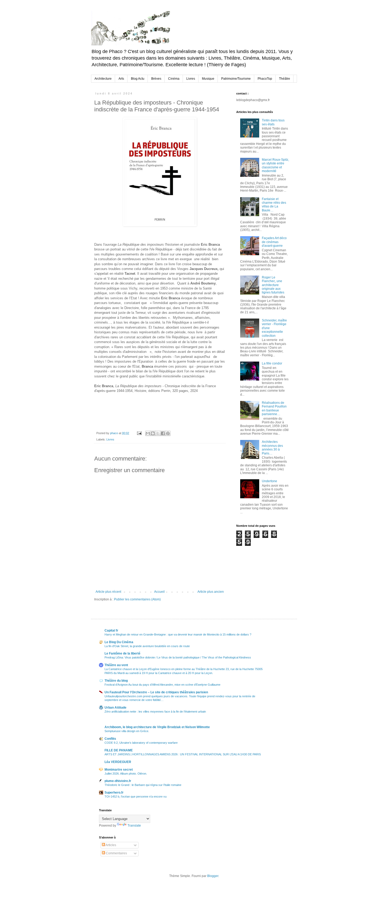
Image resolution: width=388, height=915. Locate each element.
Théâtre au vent (116, 665)
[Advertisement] (262, 572)
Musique (208, 78)
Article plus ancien (210, 592)
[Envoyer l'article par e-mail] (139, 433)
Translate (134, 825)
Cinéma (173, 78)
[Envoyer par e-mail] (147, 433)
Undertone (269, 481)
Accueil (159, 592)
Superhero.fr (114, 792)
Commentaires (116, 853)
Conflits (110, 739)
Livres (190, 78)
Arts (121, 78)
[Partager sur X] (157, 433)
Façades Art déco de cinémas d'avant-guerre (274, 242)
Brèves (156, 78)
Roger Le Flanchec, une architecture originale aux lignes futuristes (273, 285)
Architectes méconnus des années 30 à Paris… (272, 447)
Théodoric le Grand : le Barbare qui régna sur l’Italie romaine (143, 784)
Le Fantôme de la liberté (122, 653)
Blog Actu (137, 78)
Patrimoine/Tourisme (236, 78)
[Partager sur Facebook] (162, 433)
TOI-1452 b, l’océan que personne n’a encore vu (136, 796)
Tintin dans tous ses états (273, 122)
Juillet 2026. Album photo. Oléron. (126, 773)
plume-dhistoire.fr (118, 781)
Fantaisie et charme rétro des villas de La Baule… (274, 204)
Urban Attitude (115, 707)
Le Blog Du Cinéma (119, 642)
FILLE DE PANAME (119, 750)
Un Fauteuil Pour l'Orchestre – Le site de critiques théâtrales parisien (156, 692)
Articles (110, 845)
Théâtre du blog (116, 680)
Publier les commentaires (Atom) (137, 599)
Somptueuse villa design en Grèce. (127, 731)
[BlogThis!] (152, 433)
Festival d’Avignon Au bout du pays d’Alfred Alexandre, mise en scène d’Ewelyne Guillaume (162, 684)
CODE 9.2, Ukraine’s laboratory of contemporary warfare (141, 742)
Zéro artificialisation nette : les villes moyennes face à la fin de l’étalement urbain (155, 711)
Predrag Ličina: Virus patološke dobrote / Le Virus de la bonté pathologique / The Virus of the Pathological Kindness (178, 657)
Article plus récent (108, 592)
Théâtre (284, 78)
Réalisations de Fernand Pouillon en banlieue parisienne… (274, 408)
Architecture (103, 78)
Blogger (212, 876)
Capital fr (111, 630)
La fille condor (272, 363)
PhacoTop (265, 78)
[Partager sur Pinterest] (168, 433)
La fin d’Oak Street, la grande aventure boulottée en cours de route (147, 646)
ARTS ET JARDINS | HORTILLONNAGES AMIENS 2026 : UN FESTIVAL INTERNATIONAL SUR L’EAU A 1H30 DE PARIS (183, 754)
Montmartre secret (119, 769)
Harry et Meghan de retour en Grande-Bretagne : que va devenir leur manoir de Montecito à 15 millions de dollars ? (178, 634)
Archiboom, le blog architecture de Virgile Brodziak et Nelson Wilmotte (157, 727)
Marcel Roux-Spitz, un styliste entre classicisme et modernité (275, 165)
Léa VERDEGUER (118, 762)
